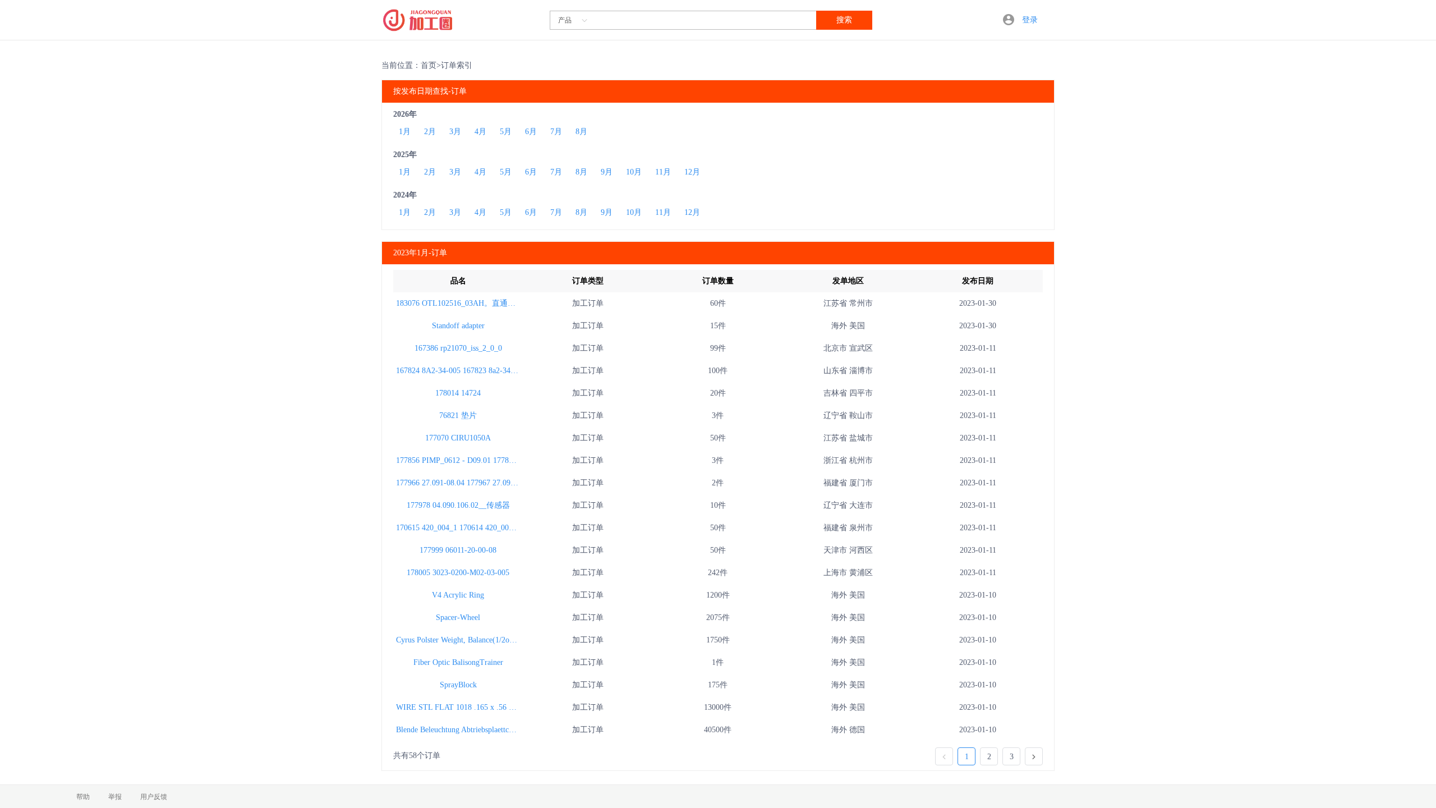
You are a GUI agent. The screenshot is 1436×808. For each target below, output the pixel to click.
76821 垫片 (458, 415)
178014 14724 (458, 393)
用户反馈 (153, 797)
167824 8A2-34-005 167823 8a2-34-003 (460, 370)
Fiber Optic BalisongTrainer (458, 662)
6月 (531, 131)
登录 (1030, 20)
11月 (663, 172)
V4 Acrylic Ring (458, 595)
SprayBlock (458, 685)
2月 (430, 131)
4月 (480, 131)
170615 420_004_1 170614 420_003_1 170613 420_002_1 (490, 528)
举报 (115, 797)
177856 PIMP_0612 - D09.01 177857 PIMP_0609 (476, 460)
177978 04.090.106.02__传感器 (458, 505)
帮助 (83, 797)
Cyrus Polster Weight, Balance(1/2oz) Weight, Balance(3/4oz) (494, 640)
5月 (506, 131)
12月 (692, 172)
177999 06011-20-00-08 (458, 550)
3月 (455, 131)
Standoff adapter (458, 326)
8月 (581, 131)
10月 (634, 172)
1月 (405, 131)
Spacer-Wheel (458, 617)
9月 (607, 172)
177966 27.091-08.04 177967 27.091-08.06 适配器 (478, 483)
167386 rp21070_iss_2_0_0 (458, 348)
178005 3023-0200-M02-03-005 (458, 572)
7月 (556, 131)
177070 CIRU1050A (458, 438)
